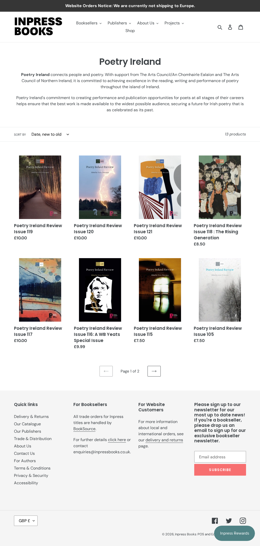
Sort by (20, 135)
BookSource (84, 428)
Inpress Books (186, 534)
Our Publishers (27, 431)
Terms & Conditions (32, 468)
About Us (22, 446)
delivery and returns (164, 440)
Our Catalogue (27, 424)
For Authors (25, 460)
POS (201, 534)
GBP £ (24, 520)
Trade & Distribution (33, 438)
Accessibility (26, 483)
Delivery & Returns (31, 416)
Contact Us (24, 453)
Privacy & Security (31, 475)
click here (117, 439)
